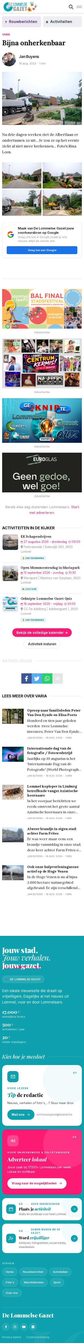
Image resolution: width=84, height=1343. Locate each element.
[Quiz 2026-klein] (42, 420)
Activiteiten (60, 1271)
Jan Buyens (29, 57)
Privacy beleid (11, 1337)
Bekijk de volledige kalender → (42, 632)
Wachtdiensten (34, 1282)
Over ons (12, 1292)
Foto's (10, 1282)
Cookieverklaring (37, 1337)
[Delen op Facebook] (26, 678)
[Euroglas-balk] (42, 472)
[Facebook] (5, 1327)
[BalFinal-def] (42, 309)
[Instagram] (15, 1327)
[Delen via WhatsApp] (47, 678)
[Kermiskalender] (42, 363)
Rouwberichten (33, 1271)
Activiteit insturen (42, 644)
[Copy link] (57, 678)
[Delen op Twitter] (37, 678)
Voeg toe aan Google (42, 250)
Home (10, 1271)
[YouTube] (24, 1327)
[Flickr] (33, 1327)
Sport (57, 1282)
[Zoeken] (71, 7)
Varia (6, 34)
